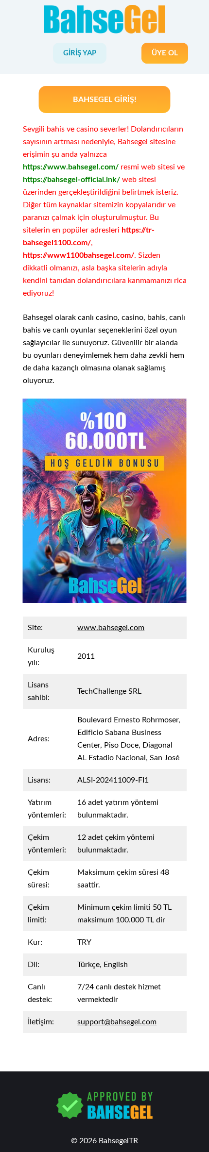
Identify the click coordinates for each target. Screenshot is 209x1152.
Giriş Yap (79, 53)
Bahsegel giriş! (105, 99)
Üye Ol (165, 53)
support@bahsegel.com (117, 1022)
